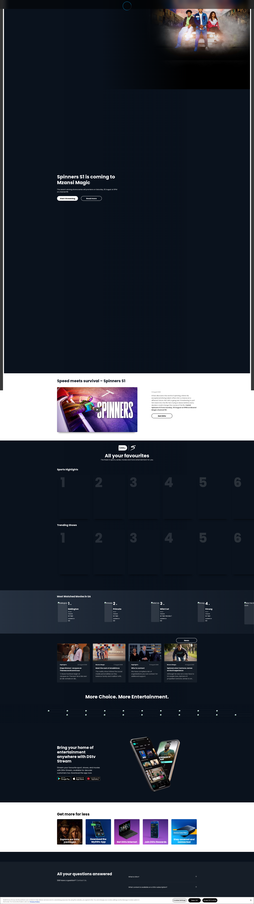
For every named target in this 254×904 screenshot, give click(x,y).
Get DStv (162, 416)
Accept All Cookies (209, 900)
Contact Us (81, 880)
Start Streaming (100, 198)
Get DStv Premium (75, 198)
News (186, 640)
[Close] (251, 900)
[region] (127, 900)
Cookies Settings (179, 900)
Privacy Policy (35, 902)
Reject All (194, 900)
